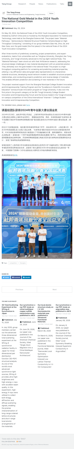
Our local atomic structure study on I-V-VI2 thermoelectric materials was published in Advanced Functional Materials (45, 313)
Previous (19, 289)
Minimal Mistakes (43, 444)
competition (13, 263)
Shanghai (23, 263)
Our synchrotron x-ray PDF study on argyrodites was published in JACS (64, 308)
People (32, 4)
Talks (62, 4)
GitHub (12, 441)
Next (55, 289)
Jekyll (21, 444)
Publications (51, 4)
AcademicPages (28, 444)
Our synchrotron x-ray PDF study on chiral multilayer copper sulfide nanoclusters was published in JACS (28, 310)
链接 (15, 155)
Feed (19, 441)
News (40, 4)
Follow (51, 13)
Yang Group (6, 4)
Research (22, 4)
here (28, 105)
